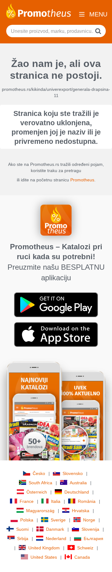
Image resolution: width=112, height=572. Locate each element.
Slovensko (73, 473)
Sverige (58, 519)
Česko (39, 473)
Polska (26, 519)
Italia (55, 501)
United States (43, 557)
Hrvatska (80, 510)
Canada (82, 557)
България (93, 538)
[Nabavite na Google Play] (56, 304)
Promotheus (82, 179)
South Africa (40, 482)
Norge (89, 519)
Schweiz (85, 547)
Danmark (55, 529)
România (87, 501)
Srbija (22, 538)
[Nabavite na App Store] (56, 334)
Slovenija (90, 529)
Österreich (36, 492)
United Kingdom (44, 547)
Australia (78, 482)
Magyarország (40, 510)
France (27, 501)
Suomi (22, 529)
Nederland (56, 538)
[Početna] (38, 10)
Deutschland (76, 492)
